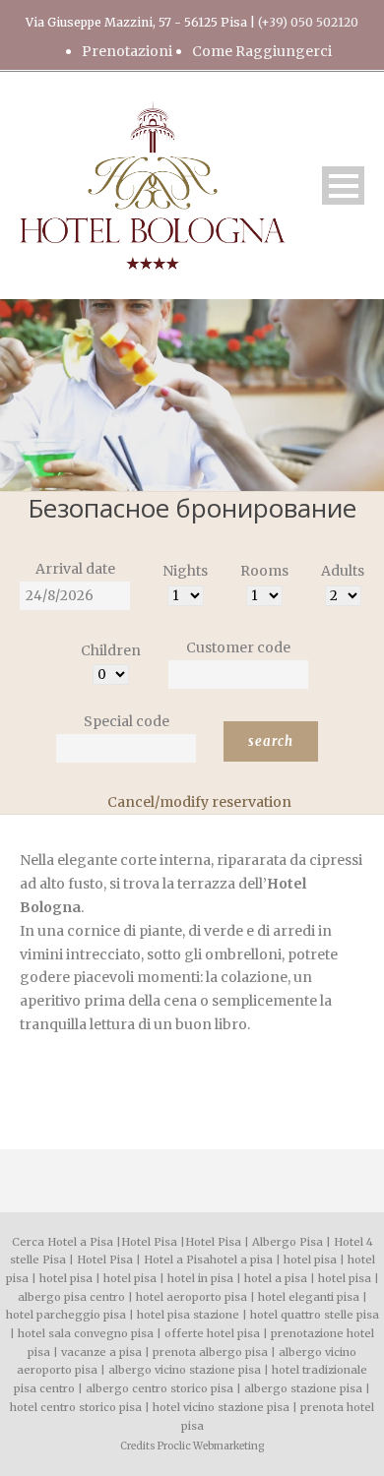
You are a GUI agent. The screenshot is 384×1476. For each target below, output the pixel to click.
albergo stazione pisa (303, 1388)
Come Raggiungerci (262, 51)
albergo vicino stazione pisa (184, 1370)
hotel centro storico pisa (76, 1407)
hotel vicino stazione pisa (221, 1407)
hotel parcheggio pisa (66, 1315)
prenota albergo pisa (210, 1352)
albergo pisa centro (71, 1297)
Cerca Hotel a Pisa (62, 1242)
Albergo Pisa (287, 1242)
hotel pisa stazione (188, 1315)
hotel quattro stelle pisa (314, 1315)
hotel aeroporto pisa (191, 1297)
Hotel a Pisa (177, 1259)
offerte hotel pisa (212, 1333)
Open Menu (343, 185)
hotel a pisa (241, 1259)
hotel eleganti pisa (308, 1297)
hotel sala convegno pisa (86, 1333)
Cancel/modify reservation (199, 802)
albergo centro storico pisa (159, 1388)
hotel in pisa (200, 1278)
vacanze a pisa (101, 1352)
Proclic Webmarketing (211, 1446)
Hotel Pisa (149, 1242)
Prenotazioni (127, 51)
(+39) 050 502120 (308, 22)
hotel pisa (310, 1259)
